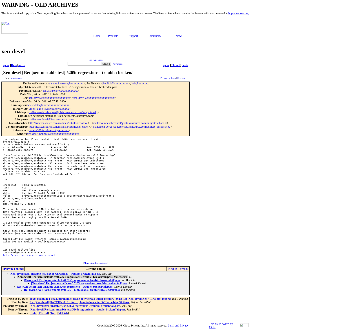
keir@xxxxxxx (140, 83)
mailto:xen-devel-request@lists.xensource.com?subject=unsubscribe (131, 126)
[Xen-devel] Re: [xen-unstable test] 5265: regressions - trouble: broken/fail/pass (72, 280)
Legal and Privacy (178, 325)
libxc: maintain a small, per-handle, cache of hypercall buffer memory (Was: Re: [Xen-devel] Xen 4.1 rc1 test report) (100, 298)
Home (96, 35)
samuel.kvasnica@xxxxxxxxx (66, 83)
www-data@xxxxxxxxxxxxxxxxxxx (48, 105)
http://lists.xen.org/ (238, 13)
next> (21, 65)
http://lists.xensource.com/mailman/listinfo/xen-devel (58, 123)
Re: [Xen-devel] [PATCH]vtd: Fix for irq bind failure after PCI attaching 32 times (79, 302)
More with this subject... (95, 263)
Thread (175, 65)
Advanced (118, 63)
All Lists (98, 59)
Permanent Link (168, 78)
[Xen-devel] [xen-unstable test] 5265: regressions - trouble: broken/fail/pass (55, 273)
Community (154, 35)
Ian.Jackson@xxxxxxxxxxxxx (60, 90)
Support (133, 35)
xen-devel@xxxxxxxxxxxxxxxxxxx (49, 97)
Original (181, 78)
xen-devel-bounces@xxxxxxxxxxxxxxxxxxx (53, 133)
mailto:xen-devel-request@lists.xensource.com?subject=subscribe (130, 123)
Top (90, 59)
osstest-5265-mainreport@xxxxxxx (49, 108)
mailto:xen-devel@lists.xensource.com (51, 119)
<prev (6, 65)
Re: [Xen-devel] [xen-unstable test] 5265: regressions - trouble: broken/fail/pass (64, 286)
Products (113, 35)
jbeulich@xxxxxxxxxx (115, 83)
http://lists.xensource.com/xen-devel (29, 255)
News (179, 35)
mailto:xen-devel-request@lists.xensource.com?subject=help (63, 112)
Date (14, 65)
